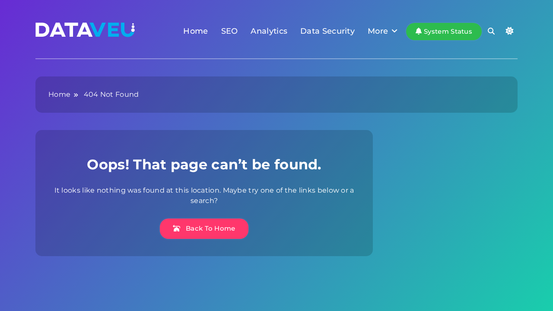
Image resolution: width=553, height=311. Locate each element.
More (378, 31)
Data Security (327, 31)
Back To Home (209, 228)
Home (195, 31)
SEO (229, 31)
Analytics (269, 31)
